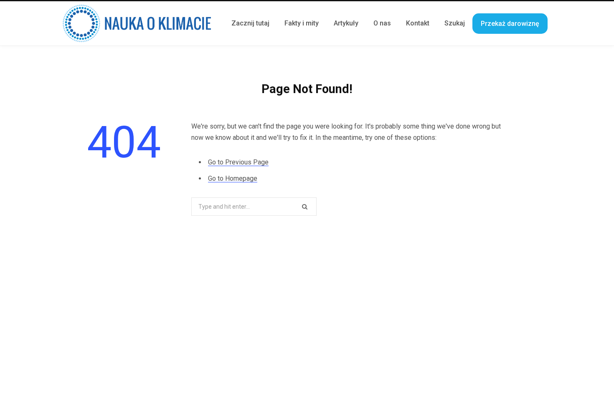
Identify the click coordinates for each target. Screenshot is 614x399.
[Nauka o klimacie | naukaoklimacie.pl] (137, 23)
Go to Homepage (232, 178)
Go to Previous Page (238, 162)
